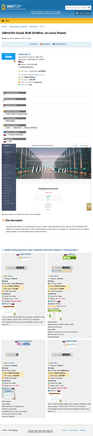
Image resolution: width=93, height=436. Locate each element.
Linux (42, 75)
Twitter (34, 431)
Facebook (30, 431)
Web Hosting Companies (18, 26)
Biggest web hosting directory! (16, 9)
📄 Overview (32, 44)
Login (82, 13)
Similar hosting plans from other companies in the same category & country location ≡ (42, 250)
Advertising (73, 430)
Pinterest (42, 431)
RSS (50, 431)
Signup (87, 13)
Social (14, 214)
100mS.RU (34, 26)
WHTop (4, 26)
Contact (64, 430)
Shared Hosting (33, 75)
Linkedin (46, 431)
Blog (38, 431)
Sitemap (83, 430)
